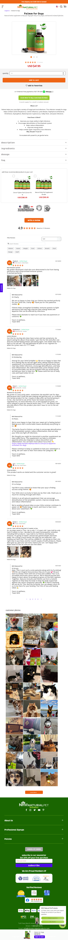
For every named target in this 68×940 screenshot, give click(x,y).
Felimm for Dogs (11, 288)
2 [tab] (34, 57)
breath (47, 248)
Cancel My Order (34, 849)
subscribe (34, 865)
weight (25, 248)
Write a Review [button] (34, 220)
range (10, 252)
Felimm (10, 248)
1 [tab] (31, 57)
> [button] (41, 599)
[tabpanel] (34, 38)
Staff (17, 252)
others (40, 248)
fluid (54, 248)
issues (18, 248)
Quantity (5, 73)
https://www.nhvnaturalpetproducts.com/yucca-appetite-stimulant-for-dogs (34, 444)
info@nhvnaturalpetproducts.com (36, 928)
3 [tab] (37, 57)
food (32, 248)
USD (57, 7)
